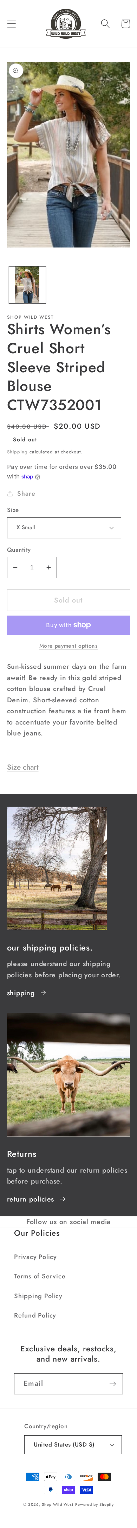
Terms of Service (39, 1276)
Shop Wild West (57, 1504)
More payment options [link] (68, 646)
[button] (11, 24)
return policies (30, 1199)
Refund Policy (35, 1315)
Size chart (23, 767)
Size (13, 510)
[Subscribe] (113, 1384)
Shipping (17, 451)
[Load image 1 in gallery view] (27, 285)
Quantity (19, 550)
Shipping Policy (38, 1296)
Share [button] (26, 493)
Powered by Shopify (94, 1504)
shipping (21, 993)
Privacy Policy (35, 1256)
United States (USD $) (64, 1444)
